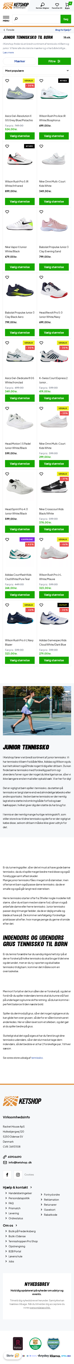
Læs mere (8, 52)
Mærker (19, 61)
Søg (65, 19)
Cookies (29, 1174)
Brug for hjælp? (63, 30)
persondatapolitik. (40, 1307)
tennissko (37, 1057)
